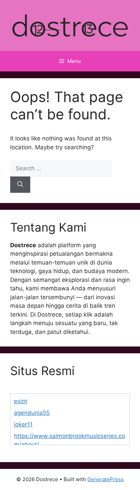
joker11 (23, 424)
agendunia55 (32, 412)
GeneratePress (105, 479)
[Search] (20, 184)
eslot (20, 401)
